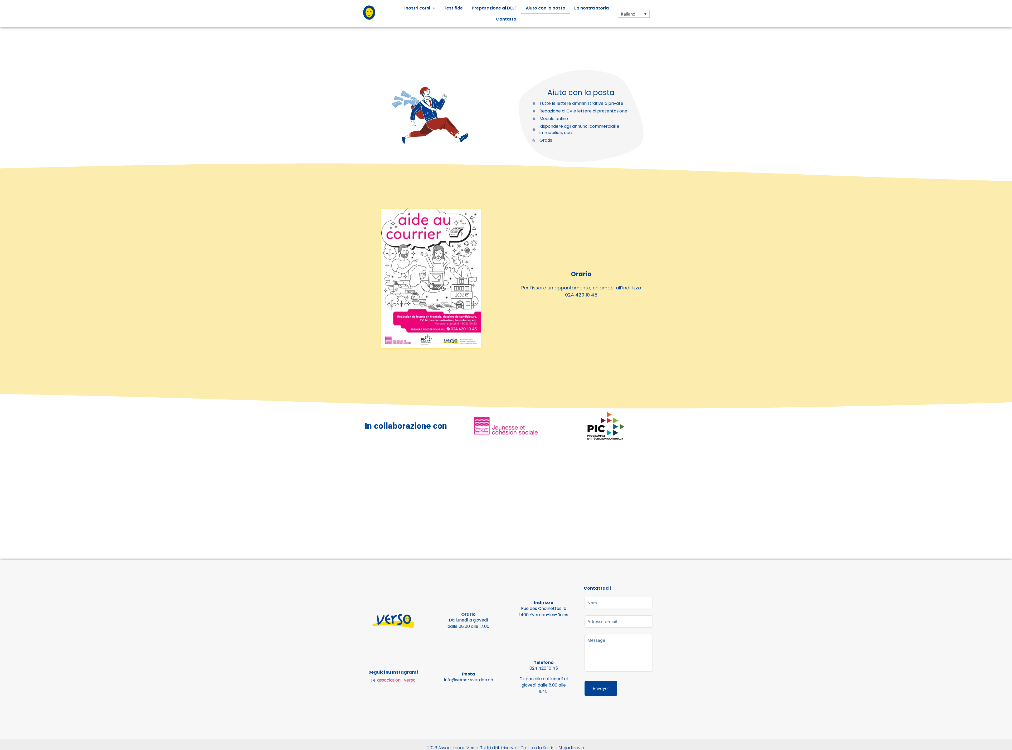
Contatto (506, 19)
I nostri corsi (416, 8)
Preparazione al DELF (494, 8)
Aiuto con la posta (545, 8)
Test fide (453, 8)
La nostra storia (591, 8)
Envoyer (601, 688)
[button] (419, 8)
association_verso (396, 680)
